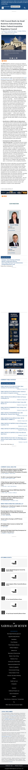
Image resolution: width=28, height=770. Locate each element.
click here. (11, 761)
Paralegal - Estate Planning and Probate (11, 259)
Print (10, 58)
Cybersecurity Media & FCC (14, 664)
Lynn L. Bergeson (5, 473)
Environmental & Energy (14, 669)
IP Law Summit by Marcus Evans (14, 599)
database (7, 718)
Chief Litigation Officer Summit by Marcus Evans (16, 584)
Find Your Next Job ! (5, 257)
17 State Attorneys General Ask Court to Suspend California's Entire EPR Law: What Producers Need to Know (13, 484)
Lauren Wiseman (12, 507)
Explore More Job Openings (6, 266)
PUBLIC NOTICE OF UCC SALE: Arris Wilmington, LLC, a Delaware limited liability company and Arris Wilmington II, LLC (14, 439)
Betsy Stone (4, 486)
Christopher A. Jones (14, 500)
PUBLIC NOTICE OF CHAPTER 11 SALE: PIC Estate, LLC (14, 428)
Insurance (14, 688)
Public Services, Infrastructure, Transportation (14, 699)
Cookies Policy (4, 3)
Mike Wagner (14, 31)
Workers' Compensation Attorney (9, 261)
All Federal (6, 54)
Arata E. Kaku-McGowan (11, 486)
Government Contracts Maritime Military (11, 53)
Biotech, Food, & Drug (14, 656)
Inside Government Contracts (10, 32)
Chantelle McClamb (6, 500)
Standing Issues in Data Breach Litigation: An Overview (14, 506)
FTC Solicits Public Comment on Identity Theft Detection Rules (12, 524)
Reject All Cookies (15, 6)
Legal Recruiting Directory (14, 636)
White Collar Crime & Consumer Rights (14, 704)
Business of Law (14, 658)
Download (15, 58)
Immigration (14, 683)
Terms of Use (6, 715)
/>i (17, 58)
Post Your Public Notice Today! (8, 383)
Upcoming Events (6, 557)
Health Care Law (14, 681)
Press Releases (14, 642)
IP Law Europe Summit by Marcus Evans (16, 613)
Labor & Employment (14, 693)
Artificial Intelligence (14, 647)
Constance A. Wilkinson (12, 492)
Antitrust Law (14, 650)
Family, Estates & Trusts (14, 672)
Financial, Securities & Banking (14, 675)
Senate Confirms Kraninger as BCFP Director (11, 519)
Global (14, 678)
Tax (14, 701)
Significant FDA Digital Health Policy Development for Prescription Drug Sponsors (13, 531)
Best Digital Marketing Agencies (14, 633)
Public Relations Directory (14, 644)
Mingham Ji (4, 533)
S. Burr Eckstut (5, 526)
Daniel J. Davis (5, 478)
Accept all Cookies (6, 6)
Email (11, 226)
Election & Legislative (14, 667)
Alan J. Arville (4, 492)
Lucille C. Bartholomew (6, 515)
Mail (13, 58)
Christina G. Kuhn (10, 533)
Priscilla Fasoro (5, 507)
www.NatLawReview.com (9, 719)
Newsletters (14, 639)
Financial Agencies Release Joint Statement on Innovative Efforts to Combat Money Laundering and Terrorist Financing (13, 512)
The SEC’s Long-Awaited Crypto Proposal (11, 477)
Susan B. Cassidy (7, 31)
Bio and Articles (11, 230)
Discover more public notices (7, 444)
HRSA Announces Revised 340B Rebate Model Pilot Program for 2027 (13, 490)
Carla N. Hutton (12, 473)
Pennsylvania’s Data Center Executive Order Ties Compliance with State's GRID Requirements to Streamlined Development (12, 498)
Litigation (14, 696)
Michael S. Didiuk (12, 478)
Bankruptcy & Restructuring (14, 653)
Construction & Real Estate (14, 661)
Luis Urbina (4, 520)
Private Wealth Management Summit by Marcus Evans (15, 570)
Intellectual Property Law (14, 690)
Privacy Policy (13, 715)
